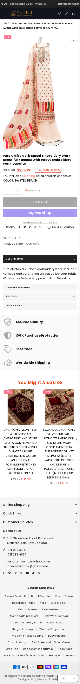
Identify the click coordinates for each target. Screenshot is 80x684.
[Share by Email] (45, 227)
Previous (3, 440)
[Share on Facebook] (19, 227)
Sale (7, 37)
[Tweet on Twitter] (24, 227)
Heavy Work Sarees (62, 655)
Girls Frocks (58, 603)
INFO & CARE (14, 305)
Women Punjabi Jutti (52, 629)
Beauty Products (16, 596)
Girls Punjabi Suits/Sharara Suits (23, 655)
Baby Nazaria (57, 636)
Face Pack (65, 649)
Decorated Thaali (23, 603)
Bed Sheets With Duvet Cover (51, 642)
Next (77, 440)
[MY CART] (73, 13)
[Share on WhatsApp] (40, 227)
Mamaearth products (24, 616)
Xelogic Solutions (49, 679)
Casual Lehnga (17, 642)
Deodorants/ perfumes (38, 649)
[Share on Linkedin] (34, 227)
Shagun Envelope (23, 629)
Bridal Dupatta (40, 596)
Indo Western (51, 609)
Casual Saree (64, 596)
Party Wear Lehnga (55, 616)
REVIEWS (11, 296)
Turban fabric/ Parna (28, 622)
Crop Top (12, 649)
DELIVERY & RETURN (18, 287)
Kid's (43, 603)
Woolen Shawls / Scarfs (27, 636)
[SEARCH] (60, 13)
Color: (20, 180)
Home (6, 23)
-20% (8, 392)
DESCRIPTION (14, 258)
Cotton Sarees (27, 609)
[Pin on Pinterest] (29, 227)
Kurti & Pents (55, 622)
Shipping (28, 176)
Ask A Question (62, 227)
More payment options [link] (40, 222)
